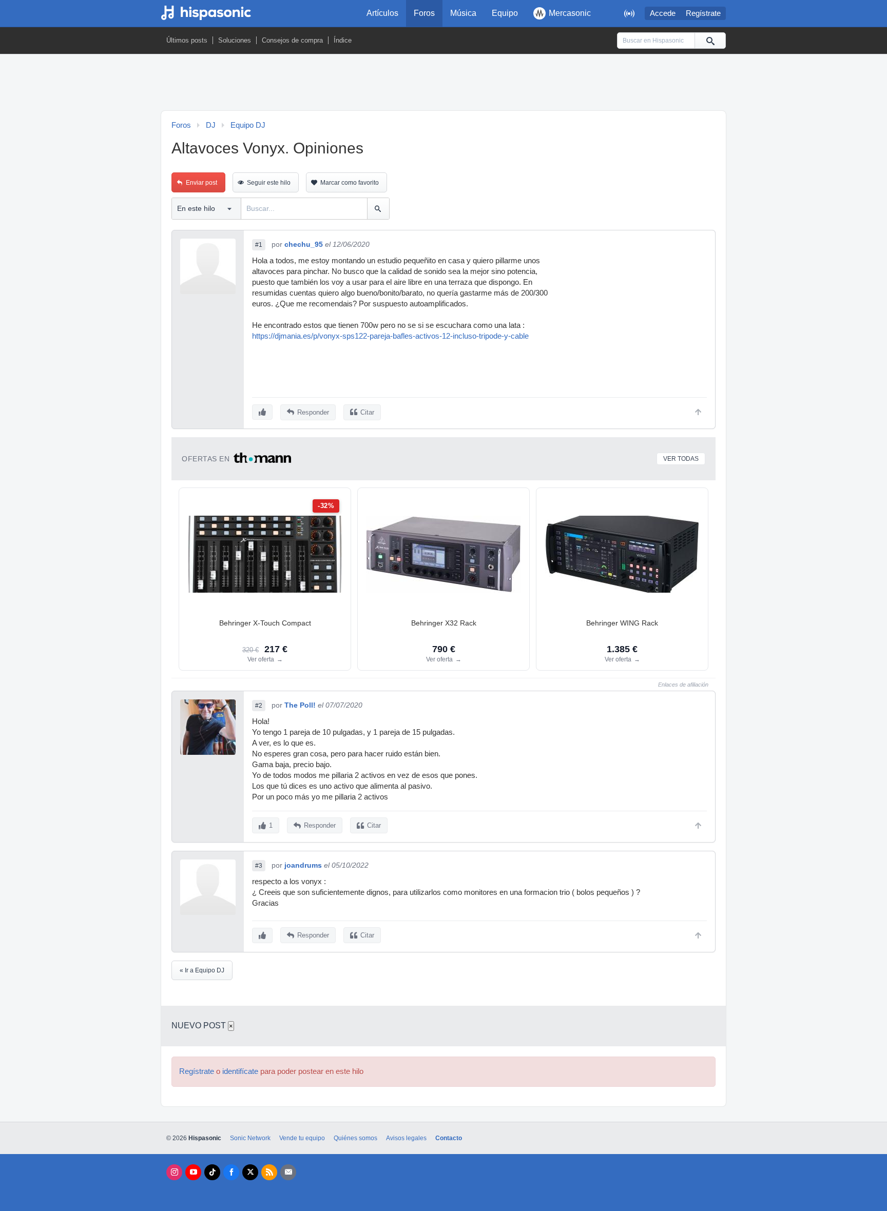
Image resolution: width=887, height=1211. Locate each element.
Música (463, 13)
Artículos (382, 13)
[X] (250, 1172)
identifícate (240, 1071)
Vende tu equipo (302, 1138)
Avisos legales (406, 1138)
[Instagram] (174, 1172)
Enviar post (201, 182)
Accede (663, 13)
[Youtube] (193, 1172)
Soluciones (234, 40)
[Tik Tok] (212, 1172)
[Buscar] (710, 40)
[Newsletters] (288, 1172)
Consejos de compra (292, 40)
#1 (258, 244)
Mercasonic (570, 13)
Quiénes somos (355, 1138)
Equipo (505, 13)
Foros (424, 13)
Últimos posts (186, 40)
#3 (258, 865)
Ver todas (681, 458)
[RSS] (269, 1172)
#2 (258, 705)
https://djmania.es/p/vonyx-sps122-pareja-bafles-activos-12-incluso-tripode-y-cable (390, 336)
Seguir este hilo (269, 182)
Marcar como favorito (349, 182)
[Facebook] (231, 1172)
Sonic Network (250, 1138)
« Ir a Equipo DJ (202, 970)
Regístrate (703, 13)
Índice (343, 40)
